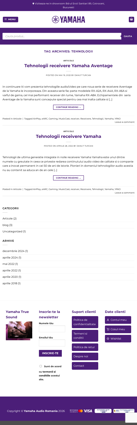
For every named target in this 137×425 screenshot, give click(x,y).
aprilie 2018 (10, 283)
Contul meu (119, 319)
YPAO (118, 118)
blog (6, 225)
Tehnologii (98, 118)
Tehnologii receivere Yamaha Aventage (68, 65)
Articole (68, 60)
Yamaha (109, 118)
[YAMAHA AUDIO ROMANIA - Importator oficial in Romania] (68, 19)
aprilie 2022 (10, 270)
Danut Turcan (83, 75)
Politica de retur (84, 347)
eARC (45, 118)
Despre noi (81, 356)
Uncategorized (12, 231)
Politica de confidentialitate (85, 322)
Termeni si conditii (80, 336)
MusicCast (64, 118)
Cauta (128, 36)
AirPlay (37, 118)
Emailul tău (46, 337)
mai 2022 (9, 264)
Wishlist (116, 338)
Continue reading (68, 107)
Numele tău (46, 323)
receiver (75, 118)
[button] (10, 19)
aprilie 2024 (10, 257)
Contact (79, 365)
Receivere (85, 118)
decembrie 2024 (14, 251)
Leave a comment (124, 122)
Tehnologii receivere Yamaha (68, 136)
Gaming (53, 118)
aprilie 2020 (10, 276)
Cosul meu (118, 329)
